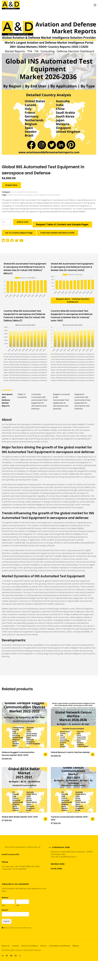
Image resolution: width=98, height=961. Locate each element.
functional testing (52, 195)
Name (5, 897)
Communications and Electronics (24, 192)
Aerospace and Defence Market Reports (7, 400)
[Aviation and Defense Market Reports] (11, 5)
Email (5, 910)
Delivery (75, 946)
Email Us (72, 857)
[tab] (7, 401)
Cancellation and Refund (59, 946)
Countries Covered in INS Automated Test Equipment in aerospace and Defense (39, 401)
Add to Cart (22, 222)
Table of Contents (22, 396)
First (3, 905)
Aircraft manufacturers (16, 195)
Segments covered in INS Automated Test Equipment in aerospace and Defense (82, 401)
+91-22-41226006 (62, 857)
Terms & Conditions (29, 946)
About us (5, 946)
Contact (15, 946)
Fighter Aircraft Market (36, 195)
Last (17, 905)
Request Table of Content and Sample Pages (62, 224)
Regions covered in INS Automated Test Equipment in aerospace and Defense (61, 401)
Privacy (43, 946)
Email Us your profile (10, 854)
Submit (6, 921)
